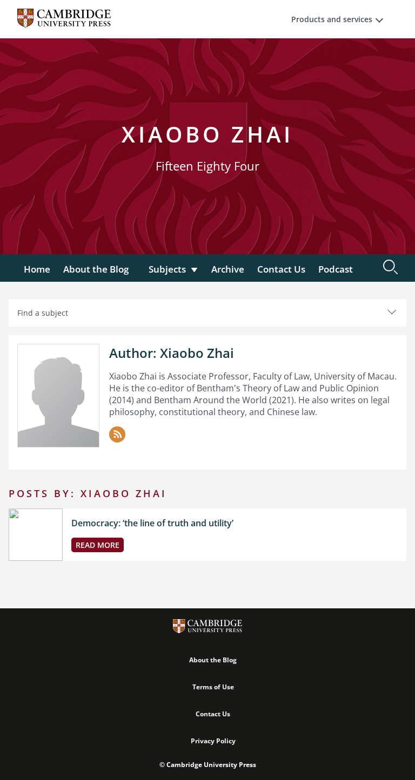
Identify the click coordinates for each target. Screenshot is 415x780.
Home (37, 269)
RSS (117, 434)
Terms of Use (213, 686)
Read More (97, 545)
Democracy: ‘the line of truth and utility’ (152, 523)
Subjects (167, 269)
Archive (227, 269)
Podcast (335, 269)
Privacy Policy (213, 740)
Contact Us (281, 269)
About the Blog (96, 269)
